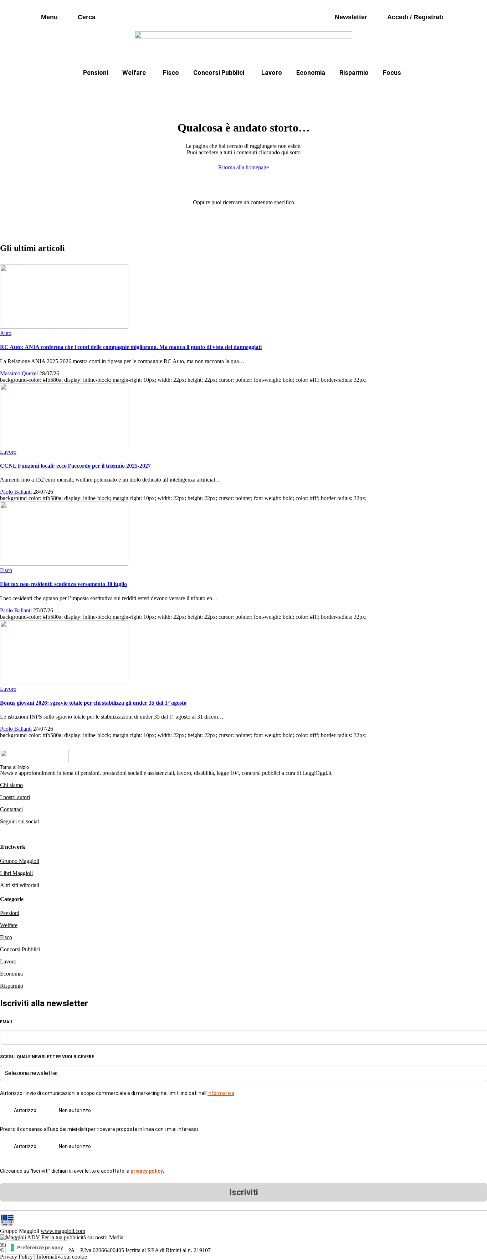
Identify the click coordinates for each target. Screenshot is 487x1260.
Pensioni (95, 72)
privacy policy (146, 1171)
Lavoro (271, 72)
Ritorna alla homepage (243, 167)
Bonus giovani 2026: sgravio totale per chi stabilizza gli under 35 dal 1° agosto (93, 703)
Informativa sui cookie (62, 1257)
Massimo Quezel (19, 373)
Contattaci (11, 809)
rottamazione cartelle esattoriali (335, 89)
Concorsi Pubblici (218, 72)
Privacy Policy (16, 1257)
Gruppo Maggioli (19, 861)
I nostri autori (15, 797)
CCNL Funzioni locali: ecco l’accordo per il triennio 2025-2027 (75, 466)
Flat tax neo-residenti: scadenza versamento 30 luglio (63, 584)
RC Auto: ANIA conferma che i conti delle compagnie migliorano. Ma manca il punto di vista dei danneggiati (131, 347)
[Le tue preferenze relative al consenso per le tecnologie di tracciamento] (37, 1247)
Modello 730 (168, 89)
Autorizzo (25, 1110)
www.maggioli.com (63, 1231)
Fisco (171, 72)
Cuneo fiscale (259, 89)
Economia (310, 72)
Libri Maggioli (16, 873)
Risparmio (354, 72)
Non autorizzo (75, 1110)
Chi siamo (11, 785)
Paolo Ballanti (16, 492)
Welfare (134, 72)
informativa (220, 1093)
